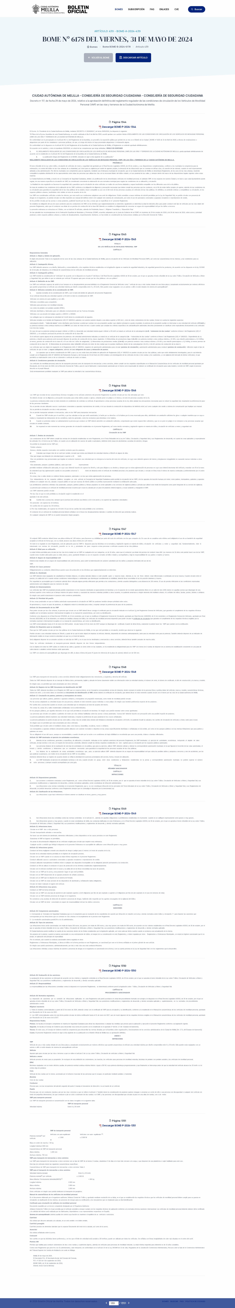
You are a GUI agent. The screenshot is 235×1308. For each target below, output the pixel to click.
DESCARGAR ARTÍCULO (135, 57)
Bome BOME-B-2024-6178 (117, 46)
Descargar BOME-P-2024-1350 (119, 970)
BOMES (119, 9)
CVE (176, 9)
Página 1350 (118, 965)
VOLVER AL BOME (100, 57)
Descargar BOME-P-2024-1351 (119, 1125)
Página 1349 (118, 808)
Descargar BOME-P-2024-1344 (119, 126)
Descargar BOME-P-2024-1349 (119, 813)
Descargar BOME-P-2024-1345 (119, 239)
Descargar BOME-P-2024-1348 (119, 671)
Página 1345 (118, 234)
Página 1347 (118, 529)
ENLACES (164, 9)
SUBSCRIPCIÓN (136, 9)
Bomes (93, 46)
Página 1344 (118, 122)
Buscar (198, 9)
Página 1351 (118, 1120)
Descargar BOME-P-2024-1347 (119, 533)
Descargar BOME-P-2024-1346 (119, 390)
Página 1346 (118, 385)
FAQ (152, 9)
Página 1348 (118, 667)
